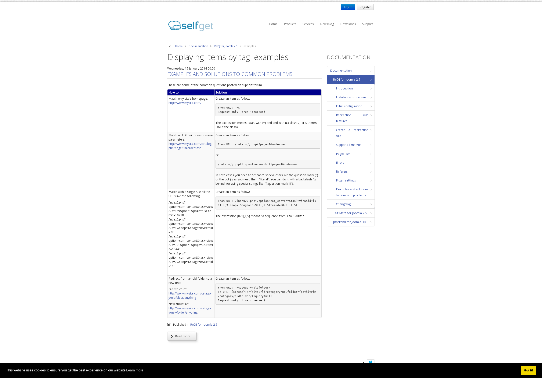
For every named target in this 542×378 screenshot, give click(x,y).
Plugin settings (346, 180)
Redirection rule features (352, 118)
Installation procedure (351, 97)
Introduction (344, 88)
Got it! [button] (528, 370)
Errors (340, 162)
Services (308, 24)
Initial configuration (349, 106)
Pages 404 (343, 154)
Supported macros (348, 145)
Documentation (341, 70)
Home (273, 24)
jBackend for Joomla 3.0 (349, 222)
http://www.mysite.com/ (185, 103)
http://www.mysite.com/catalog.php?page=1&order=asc (190, 146)
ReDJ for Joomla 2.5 (203, 324)
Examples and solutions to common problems (229, 73)
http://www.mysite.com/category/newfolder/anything (190, 310)
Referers (342, 171)
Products (290, 24)
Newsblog (327, 24)
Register (365, 7)
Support (367, 24)
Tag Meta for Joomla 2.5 (350, 213)
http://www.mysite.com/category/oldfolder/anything (190, 295)
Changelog (343, 204)
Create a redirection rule (352, 133)
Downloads (348, 24)
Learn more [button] (134, 370)
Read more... (183, 336)
